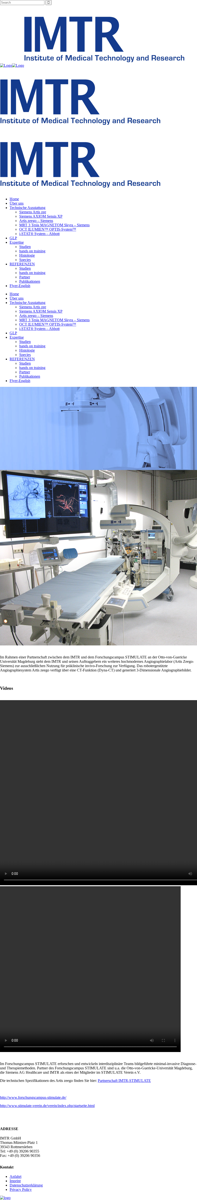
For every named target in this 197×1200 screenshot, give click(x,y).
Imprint (15, 1181)
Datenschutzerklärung (26, 1185)
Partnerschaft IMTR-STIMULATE (124, 1081)
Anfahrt (15, 1176)
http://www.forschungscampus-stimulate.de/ (33, 1097)
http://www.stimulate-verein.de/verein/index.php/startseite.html (47, 1106)
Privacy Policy (21, 1189)
